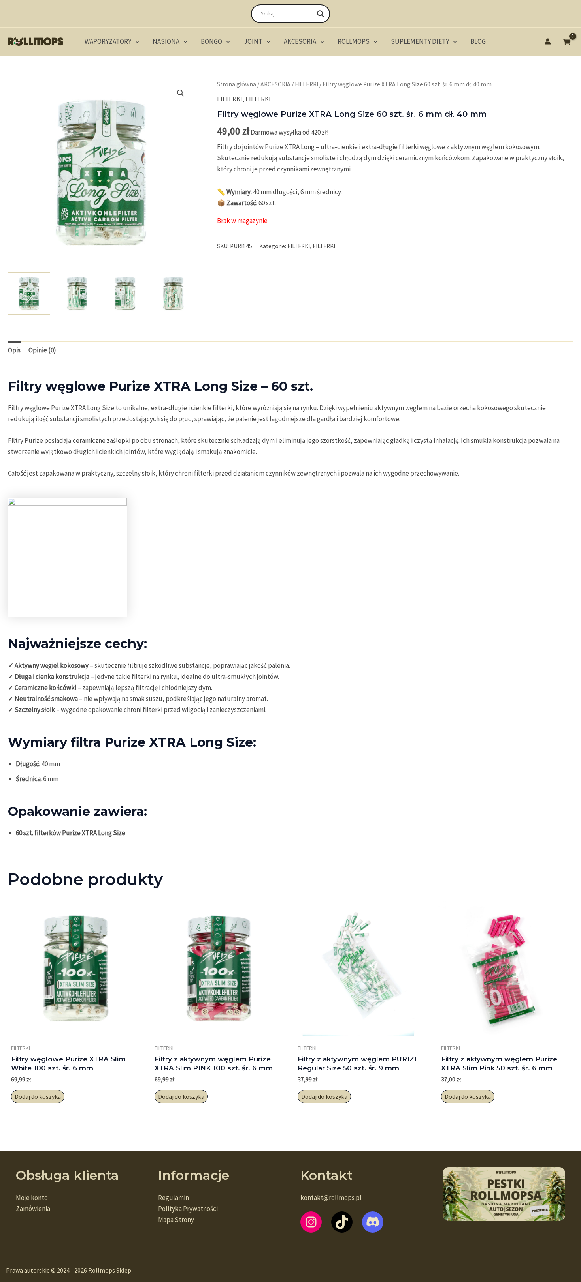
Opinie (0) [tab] (42, 350)
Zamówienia (33, 1208)
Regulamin (173, 1197)
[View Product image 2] (77, 293)
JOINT (253, 41)
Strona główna (236, 84)
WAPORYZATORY (108, 41)
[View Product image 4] (173, 293)
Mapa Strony (176, 1219)
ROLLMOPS (354, 41)
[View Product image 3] (125, 293)
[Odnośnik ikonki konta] (548, 41)
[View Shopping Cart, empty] (566, 41)
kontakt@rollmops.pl (331, 1197)
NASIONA (166, 41)
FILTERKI (306, 84)
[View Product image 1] (29, 293)
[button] (135, 41)
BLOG (478, 41)
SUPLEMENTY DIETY (420, 41)
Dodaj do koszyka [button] (38, 1096)
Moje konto (32, 1197)
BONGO (211, 41)
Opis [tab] (14, 350)
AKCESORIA (300, 41)
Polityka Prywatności (188, 1208)
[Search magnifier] (320, 13)
